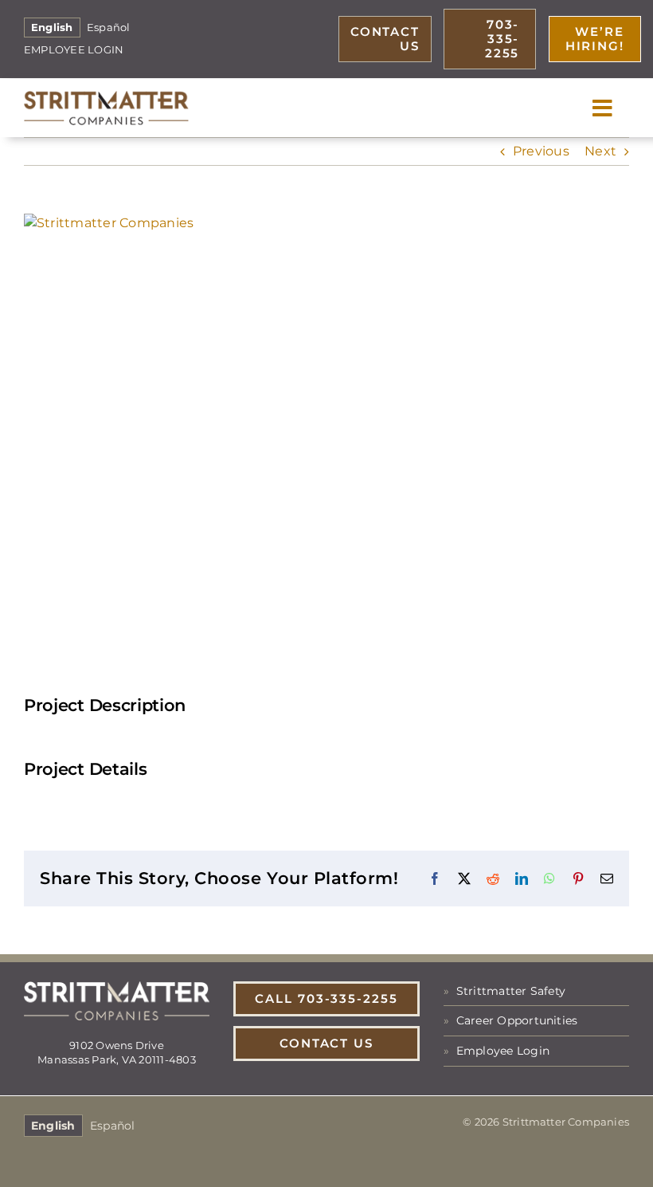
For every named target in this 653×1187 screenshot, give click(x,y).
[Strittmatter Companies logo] (106, 96)
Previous (541, 151)
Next (600, 151)
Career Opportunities (517, 1020)
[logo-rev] (116, 987)
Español (109, 27)
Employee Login (502, 1051)
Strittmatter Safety (511, 991)
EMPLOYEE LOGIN (73, 50)
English (52, 27)
